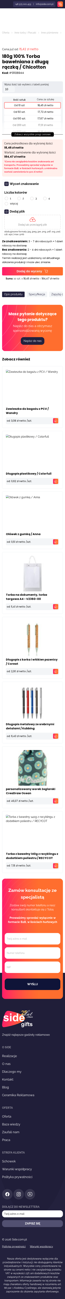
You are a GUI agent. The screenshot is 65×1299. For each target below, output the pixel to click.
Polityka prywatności (17, 1177)
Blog (5, 1087)
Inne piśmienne (49, 32)
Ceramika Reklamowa (18, 1095)
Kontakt (7, 1079)
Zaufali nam (10, 1132)
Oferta (5, 32)
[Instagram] (18, 1195)
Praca (6, 1140)
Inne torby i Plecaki (25, 32)
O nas (6, 1064)
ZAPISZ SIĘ (32, 1223)
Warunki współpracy (17, 1169)
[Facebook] (7, 1195)
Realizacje (9, 1056)
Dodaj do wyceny (29, 271)
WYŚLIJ (32, 984)
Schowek (9, 1161)
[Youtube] (30, 1195)
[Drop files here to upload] (32, 222)
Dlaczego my (11, 1071)
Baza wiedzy (11, 1124)
